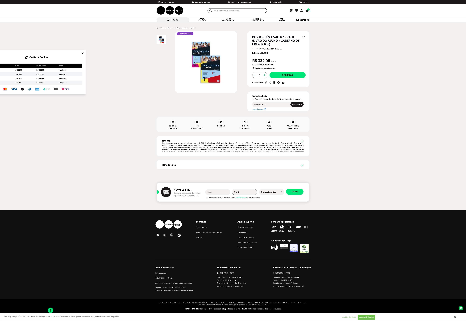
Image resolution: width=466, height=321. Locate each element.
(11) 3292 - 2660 (165, 278)
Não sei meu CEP (258, 109)
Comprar (287, 75)
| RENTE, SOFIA (276, 49)
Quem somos (201, 227)
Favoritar (304, 37)
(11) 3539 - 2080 (283, 273)
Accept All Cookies (366, 317)
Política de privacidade (247, 242)
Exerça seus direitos (245, 247)
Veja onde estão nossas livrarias (209, 232)
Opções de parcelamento (265, 68)
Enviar (295, 192)
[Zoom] (161, 39)
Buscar (210, 10)
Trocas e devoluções (245, 237)
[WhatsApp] (461, 308)
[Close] (455, 317)
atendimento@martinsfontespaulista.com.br (171, 283)
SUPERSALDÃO (302, 20)
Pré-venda (282, 19)
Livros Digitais (202, 19)
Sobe (50, 309)
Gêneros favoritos (268, 192)
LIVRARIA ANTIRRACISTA (257, 19)
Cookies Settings (349, 317)
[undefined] (197, 62)
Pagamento (242, 232)
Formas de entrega (245, 227)
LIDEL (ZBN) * (264, 53)
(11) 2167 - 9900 (227, 273)
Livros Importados (228, 19)
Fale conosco (160, 273)
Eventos (199, 237)
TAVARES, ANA (264, 49)
